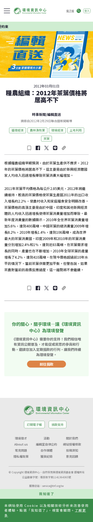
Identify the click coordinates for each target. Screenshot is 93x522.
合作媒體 (46, 450)
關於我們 (72, 438)
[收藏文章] (29, 148)
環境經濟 (57, 130)
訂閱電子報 (34, 424)
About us (21, 444)
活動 (46, 438)
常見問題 (21, 450)
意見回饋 (72, 456)
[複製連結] (64, 148)
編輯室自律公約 (46, 444)
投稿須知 (72, 450)
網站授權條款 (72, 444)
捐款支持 (57, 424)
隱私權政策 (21, 456)
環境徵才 (21, 438)
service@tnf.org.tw (53, 486)
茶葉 (46, 138)
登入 (87, 11)
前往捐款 (46, 364)
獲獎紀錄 (46, 456)
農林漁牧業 (37, 130)
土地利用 (76, 130)
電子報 (70, 10)
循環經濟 (17, 130)
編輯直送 (54, 114)
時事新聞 (39, 114)
